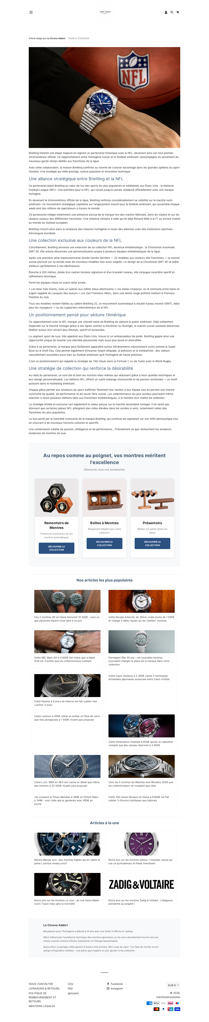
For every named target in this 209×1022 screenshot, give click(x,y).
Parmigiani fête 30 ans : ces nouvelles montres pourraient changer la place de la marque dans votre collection (138, 661)
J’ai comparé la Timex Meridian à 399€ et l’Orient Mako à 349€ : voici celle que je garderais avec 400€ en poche (66, 800)
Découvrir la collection (56, 548)
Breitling (100, 418)
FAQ (70, 988)
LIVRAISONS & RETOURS (44, 988)
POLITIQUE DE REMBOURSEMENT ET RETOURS (42, 997)
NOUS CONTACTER (41, 983)
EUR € (172, 985)
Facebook (116, 983)
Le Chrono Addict (56, 38)
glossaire (73, 993)
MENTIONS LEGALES (42, 1006)
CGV (70, 983)
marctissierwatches (168, 997)
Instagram (116, 988)
